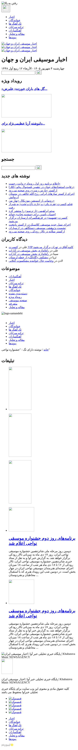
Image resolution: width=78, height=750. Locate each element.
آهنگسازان (15, 30)
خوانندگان (14, 20)
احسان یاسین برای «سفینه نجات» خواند (32, 214)
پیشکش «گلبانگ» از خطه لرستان (28, 257)
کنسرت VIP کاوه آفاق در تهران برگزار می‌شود (41, 247)
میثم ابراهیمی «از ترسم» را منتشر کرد (32, 210)
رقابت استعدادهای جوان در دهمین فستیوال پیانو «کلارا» (41, 187)
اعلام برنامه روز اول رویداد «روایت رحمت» (34, 183)
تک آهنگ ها (15, 23)
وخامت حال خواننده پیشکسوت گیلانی (31, 260)
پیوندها (12, 37)
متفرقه (13, 303)
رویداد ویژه (15, 296)
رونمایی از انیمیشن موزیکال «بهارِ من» (31, 200)
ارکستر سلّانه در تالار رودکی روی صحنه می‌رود (37, 231)
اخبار (12, 16)
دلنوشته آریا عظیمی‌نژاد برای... (23, 123)
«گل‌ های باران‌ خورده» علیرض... (24, 89)
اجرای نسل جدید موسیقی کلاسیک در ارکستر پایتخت (40, 224)
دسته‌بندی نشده (18, 293)
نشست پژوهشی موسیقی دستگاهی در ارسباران (37, 228)
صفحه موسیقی (18, 300)
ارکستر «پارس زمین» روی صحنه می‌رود (33, 190)
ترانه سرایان (16, 27)
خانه (46, 349)
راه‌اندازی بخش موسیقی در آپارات (29, 250)
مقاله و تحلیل (17, 33)
